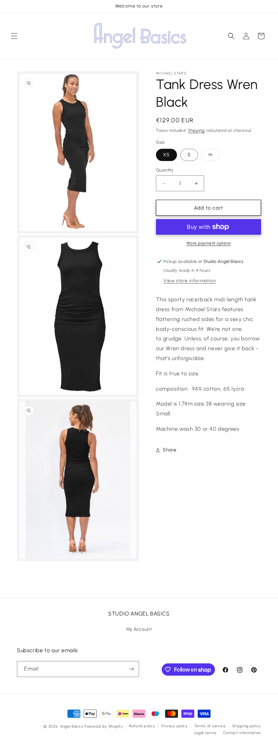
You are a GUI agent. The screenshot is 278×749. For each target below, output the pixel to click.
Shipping (196, 130)
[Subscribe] (131, 669)
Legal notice (205, 733)
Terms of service (210, 726)
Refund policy (142, 726)
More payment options (208, 243)
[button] (14, 36)
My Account (139, 629)
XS (166, 155)
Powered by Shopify (103, 726)
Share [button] (170, 450)
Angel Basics (71, 726)
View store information (189, 281)
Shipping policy (246, 726)
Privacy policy (174, 726)
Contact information (242, 733)
